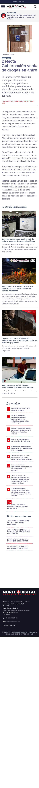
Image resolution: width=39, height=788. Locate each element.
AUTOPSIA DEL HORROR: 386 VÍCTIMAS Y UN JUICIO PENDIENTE (18, 522)
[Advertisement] (18, 569)
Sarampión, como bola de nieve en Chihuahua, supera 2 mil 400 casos (17, 506)
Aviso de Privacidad (9, 625)
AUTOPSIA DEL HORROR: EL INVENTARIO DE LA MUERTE (17, 547)
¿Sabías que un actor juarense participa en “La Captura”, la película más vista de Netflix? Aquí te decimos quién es (20, 479)
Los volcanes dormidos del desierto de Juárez (20, 409)
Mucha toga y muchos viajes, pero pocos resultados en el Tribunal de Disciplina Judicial (21, 431)
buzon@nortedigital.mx (12, 621)
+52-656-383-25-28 (10, 618)
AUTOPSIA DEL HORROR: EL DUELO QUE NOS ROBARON (17, 540)
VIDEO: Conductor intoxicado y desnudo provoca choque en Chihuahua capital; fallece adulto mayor (20, 419)
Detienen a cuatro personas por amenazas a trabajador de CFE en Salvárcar (21, 448)
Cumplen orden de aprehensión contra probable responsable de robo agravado (21, 467)
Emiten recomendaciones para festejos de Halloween (20, 440)
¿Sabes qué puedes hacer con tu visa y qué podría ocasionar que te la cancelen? (21, 457)
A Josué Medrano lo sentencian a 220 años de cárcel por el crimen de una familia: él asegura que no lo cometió (21, 492)
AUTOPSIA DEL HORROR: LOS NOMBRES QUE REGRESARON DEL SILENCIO (18, 531)
